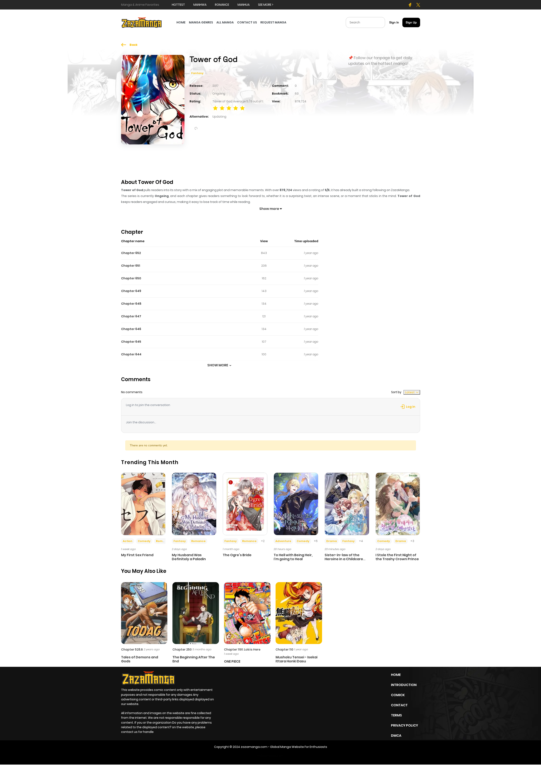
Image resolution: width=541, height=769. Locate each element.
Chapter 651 (130, 266)
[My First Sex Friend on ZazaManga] (143, 503)
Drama (331, 541)
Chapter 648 (131, 304)
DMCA (396, 735)
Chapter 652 (131, 253)
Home (396, 674)
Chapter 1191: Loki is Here (242, 649)
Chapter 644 (131, 354)
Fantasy (197, 73)
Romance (163, 541)
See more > (265, 5)
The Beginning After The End (193, 659)
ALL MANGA (225, 22)
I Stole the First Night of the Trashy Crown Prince (397, 557)
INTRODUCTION (404, 684)
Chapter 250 (182, 649)
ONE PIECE (232, 661)
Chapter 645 (131, 342)
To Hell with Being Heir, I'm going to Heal (293, 557)
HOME (181, 22)
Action (127, 541)
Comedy (144, 541)
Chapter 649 (131, 291)
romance (222, 5)
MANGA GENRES (201, 22)
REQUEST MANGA (273, 22)
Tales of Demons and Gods (139, 659)
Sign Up (411, 22)
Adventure (283, 541)
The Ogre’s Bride (237, 555)
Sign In (394, 22)
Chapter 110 (284, 649)
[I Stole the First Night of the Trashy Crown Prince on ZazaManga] (398, 503)
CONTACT (399, 705)
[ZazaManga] (142, 22)
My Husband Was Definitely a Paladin (189, 557)
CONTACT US (247, 22)
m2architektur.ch (270, 756)
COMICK (398, 695)
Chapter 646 (131, 329)
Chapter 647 (131, 316)
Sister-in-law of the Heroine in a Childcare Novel (344, 559)
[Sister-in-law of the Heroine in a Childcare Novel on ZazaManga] (347, 503)
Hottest (178, 5)
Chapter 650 (131, 278)
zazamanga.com (254, 747)
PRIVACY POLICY (404, 725)
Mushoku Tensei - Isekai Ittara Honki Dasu (296, 659)
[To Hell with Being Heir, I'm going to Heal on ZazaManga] (296, 503)
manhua (244, 5)
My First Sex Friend (137, 555)
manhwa (199, 5)
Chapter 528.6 (132, 649)
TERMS (396, 715)
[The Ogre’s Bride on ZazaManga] (245, 503)
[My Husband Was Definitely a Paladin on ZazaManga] (194, 503)
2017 (215, 86)
